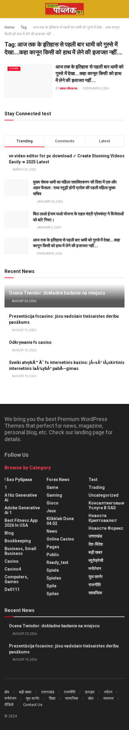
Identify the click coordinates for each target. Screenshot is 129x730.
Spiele (52, 570)
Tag (24, 27)
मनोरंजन (94, 568)
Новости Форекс (105, 528)
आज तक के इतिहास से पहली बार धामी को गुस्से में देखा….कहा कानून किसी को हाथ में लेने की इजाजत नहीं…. (90, 73)
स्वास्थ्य (108, 698)
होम (6, 692)
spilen (52, 593)
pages (52, 546)
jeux (51, 510)
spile (51, 585)
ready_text (57, 562)
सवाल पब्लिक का (68, 88)
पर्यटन (108, 692)
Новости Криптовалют (102, 518)
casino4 (12, 569)
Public (52, 554)
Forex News (58, 479)
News (51, 531)
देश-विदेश (95, 544)
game (52, 487)
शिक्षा (52, 698)
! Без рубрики (18, 479)
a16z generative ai (20, 497)
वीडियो (9, 704)
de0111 (12, 589)
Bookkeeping (17, 540)
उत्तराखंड (14, 68)
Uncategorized (103, 495)
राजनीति (94, 584)
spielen (53, 578)
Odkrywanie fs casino (30, 342)
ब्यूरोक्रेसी (95, 560)
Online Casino (60, 539)
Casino (11, 561)
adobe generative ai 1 (22, 510)
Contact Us (32, 704)
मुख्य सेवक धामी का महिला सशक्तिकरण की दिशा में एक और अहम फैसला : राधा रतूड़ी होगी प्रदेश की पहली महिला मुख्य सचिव (75, 188)
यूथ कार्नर (95, 576)
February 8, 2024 (95, 88)
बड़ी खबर (95, 552)
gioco (52, 503)
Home (9, 27)
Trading (96, 487)
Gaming (54, 495)
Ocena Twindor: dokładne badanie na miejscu (57, 293)
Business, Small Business (20, 551)
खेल (91, 698)
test (93, 479)
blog (9, 533)
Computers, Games (16, 579)
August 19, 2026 (23, 330)
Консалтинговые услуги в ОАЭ (106, 505)
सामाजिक (95, 592)
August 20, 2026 (23, 301)
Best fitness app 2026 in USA (21, 523)
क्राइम (89, 692)
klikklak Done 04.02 (60, 521)
